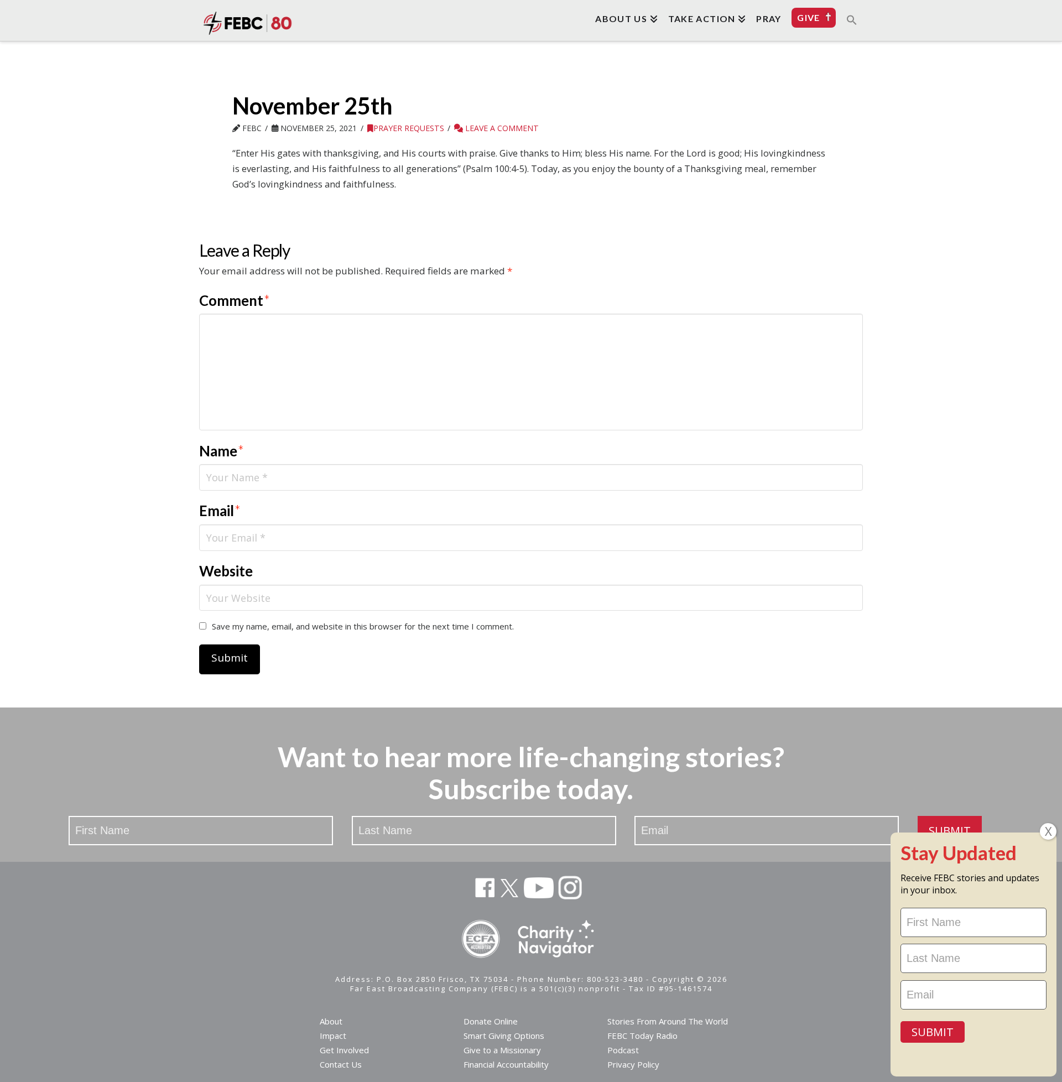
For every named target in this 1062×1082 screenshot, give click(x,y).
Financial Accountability (506, 1064)
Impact (333, 1035)
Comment (234, 300)
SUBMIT (950, 830)
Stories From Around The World (667, 1021)
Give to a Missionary (502, 1049)
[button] (852, 19)
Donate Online (491, 1021)
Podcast (623, 1049)
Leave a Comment (501, 128)
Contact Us (341, 1064)
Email (220, 510)
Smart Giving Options (504, 1035)
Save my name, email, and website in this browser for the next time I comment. (363, 626)
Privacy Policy (633, 1064)
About (331, 1021)
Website (226, 571)
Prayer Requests (408, 128)
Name (221, 451)
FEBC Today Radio (642, 1035)
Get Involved (344, 1049)
